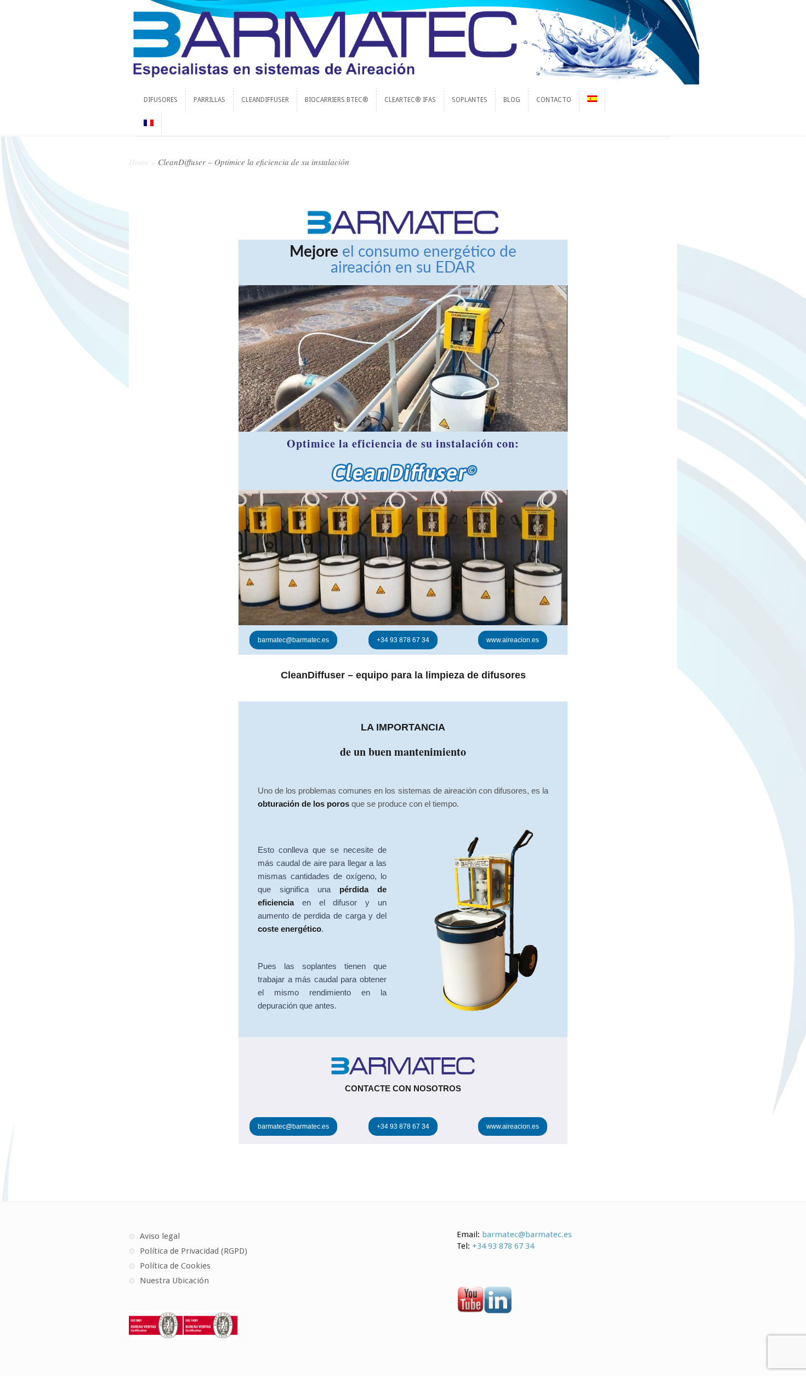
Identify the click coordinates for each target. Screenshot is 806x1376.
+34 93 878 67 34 (503, 1246)
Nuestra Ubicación (174, 1281)
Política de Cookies (175, 1266)
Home (139, 161)
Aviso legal (160, 1236)
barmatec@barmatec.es (527, 1234)
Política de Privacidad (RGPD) (193, 1251)
